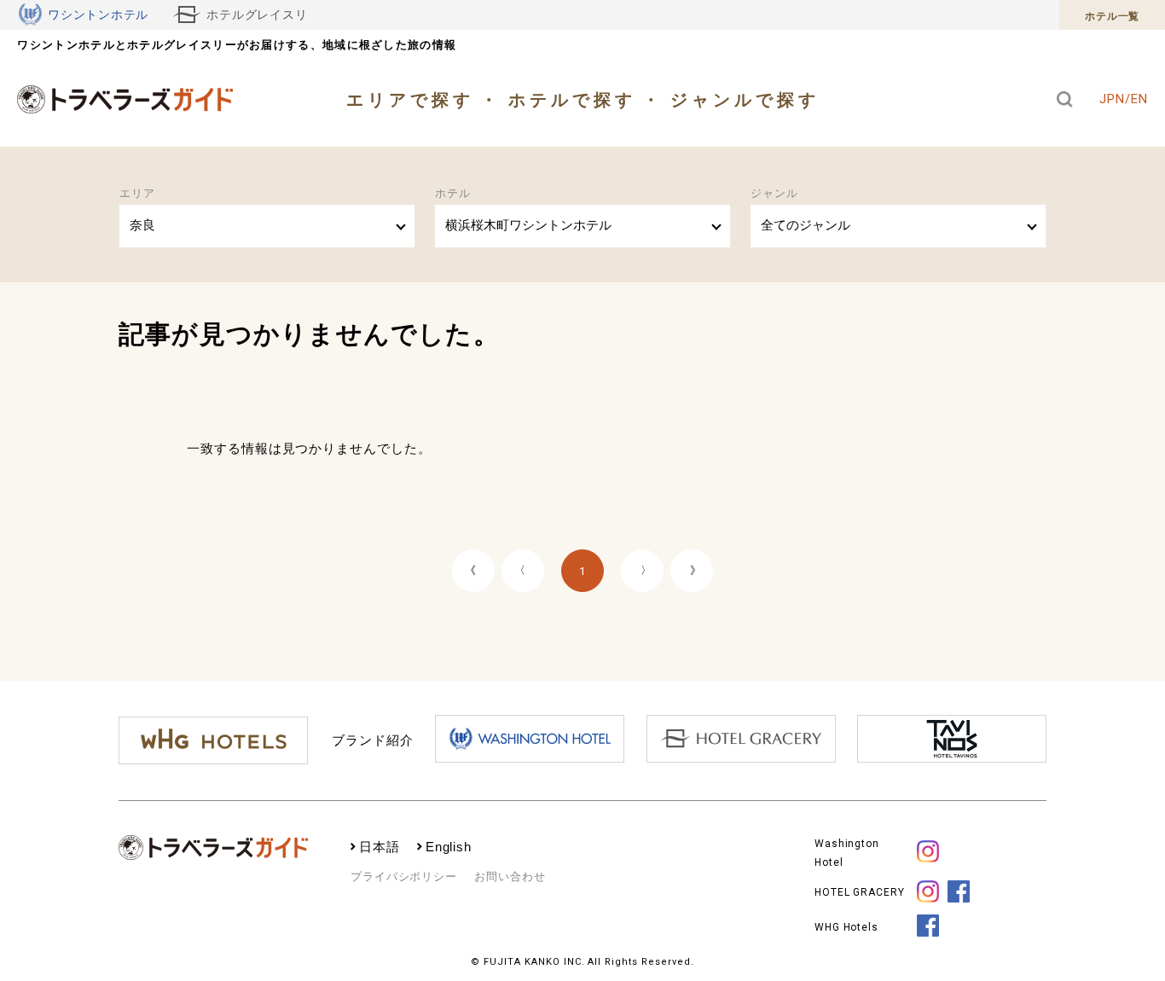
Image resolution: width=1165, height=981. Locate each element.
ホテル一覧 (1112, 16)
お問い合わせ (509, 876)
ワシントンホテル (98, 15)
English (449, 846)
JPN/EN (1123, 99)
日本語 (379, 846)
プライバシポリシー (404, 876)
